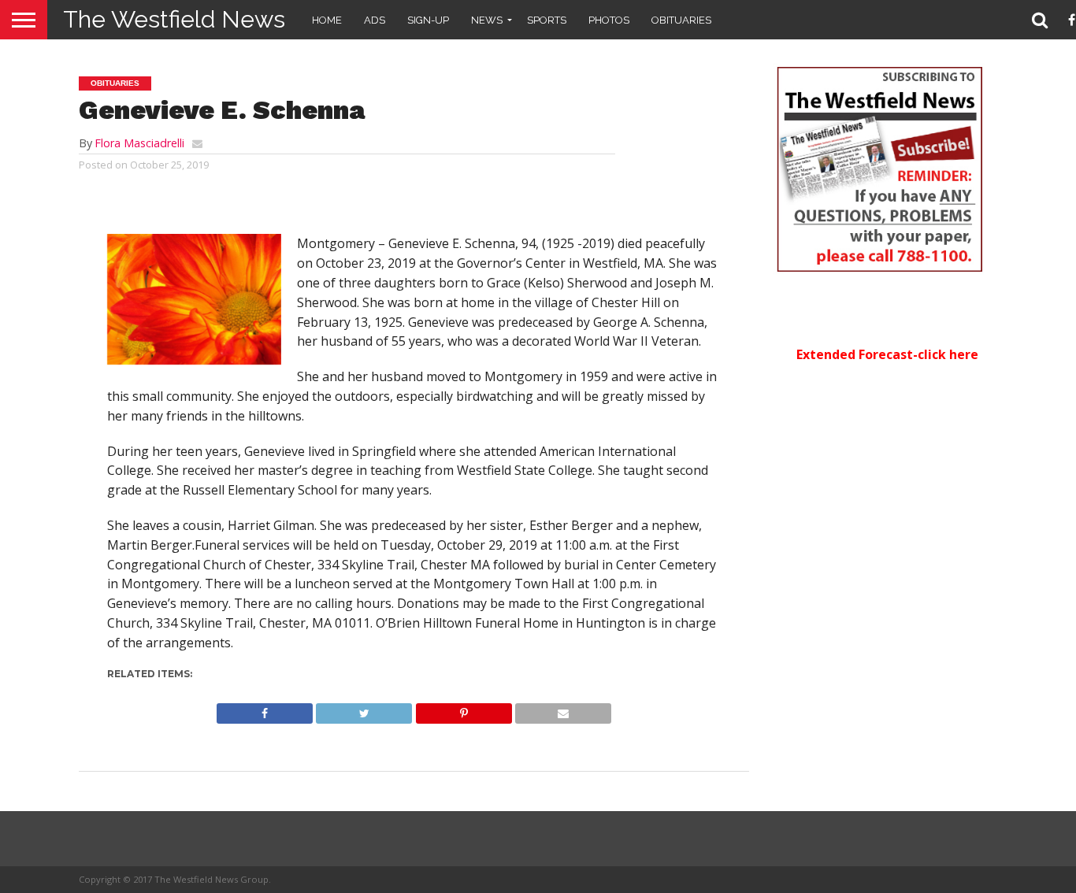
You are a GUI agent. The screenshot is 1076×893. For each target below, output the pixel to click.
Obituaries (681, 20)
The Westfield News (174, 19)
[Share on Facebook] (265, 709)
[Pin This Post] (463, 709)
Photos (608, 20)
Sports (546, 20)
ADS (374, 20)
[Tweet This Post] (364, 709)
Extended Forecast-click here (887, 354)
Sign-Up (428, 20)
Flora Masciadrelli (139, 142)
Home (327, 20)
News (487, 20)
